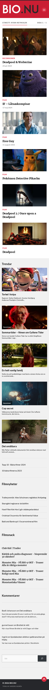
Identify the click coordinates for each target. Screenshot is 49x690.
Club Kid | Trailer (11, 548)
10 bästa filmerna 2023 (12, 470)
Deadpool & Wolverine (17, 62)
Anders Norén (16, 686)
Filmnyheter (9, 484)
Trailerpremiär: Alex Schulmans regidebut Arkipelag (24, 497)
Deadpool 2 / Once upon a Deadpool (19, 215)
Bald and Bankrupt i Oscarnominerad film (19, 521)
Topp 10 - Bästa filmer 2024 (14, 464)
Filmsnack (8, 535)
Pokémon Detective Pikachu (21, 178)
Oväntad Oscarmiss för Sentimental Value (20, 515)
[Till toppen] (44, 679)
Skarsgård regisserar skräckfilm (15, 503)
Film (5, 100)
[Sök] (42, 658)
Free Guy (8, 141)
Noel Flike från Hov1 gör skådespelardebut (20, 509)
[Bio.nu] (25, 10)
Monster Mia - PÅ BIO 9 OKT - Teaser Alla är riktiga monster (22, 564)
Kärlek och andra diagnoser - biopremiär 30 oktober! (24, 555)
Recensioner (9, 58)
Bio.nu (13, 683)
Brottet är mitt (23, 625)
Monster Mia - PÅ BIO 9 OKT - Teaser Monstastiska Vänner (22, 581)
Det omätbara (26, 610)
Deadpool (9, 252)
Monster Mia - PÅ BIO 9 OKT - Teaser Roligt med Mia (22, 572)
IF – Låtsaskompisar (16, 104)
